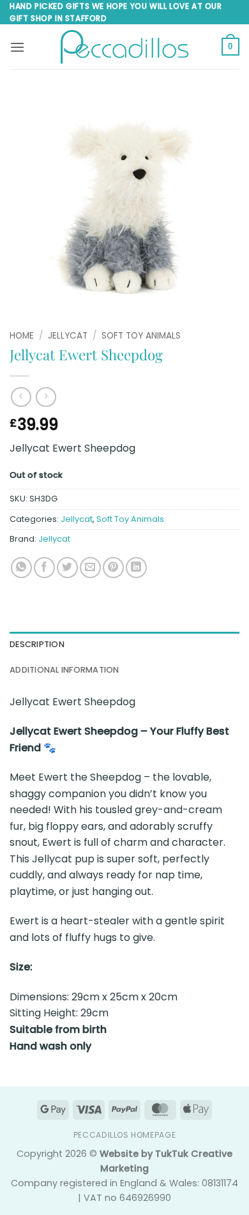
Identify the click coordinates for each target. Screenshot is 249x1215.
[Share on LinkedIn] (136, 567)
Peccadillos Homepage (124, 1134)
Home (22, 336)
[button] (17, 47)
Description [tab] (37, 644)
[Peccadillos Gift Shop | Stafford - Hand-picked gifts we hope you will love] (124, 47)
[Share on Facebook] (44, 567)
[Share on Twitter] (67, 567)
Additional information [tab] (64, 669)
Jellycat (67, 336)
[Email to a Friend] (90, 567)
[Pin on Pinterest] (113, 567)
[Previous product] (46, 397)
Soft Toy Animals (141, 336)
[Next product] (21, 397)
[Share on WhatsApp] (21, 567)
